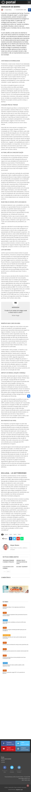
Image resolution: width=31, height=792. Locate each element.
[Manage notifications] (28, 785)
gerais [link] (11, 534)
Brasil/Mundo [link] (6, 635)
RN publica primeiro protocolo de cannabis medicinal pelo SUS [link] (15, 651)
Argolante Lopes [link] (19, 789)
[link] (6, 10)
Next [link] (8, 571)
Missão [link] (2, 757)
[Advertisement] (15, 690)
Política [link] (19, 534)
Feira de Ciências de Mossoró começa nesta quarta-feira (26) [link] (15, 644)
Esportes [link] (6, 534)
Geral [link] (4, 605)
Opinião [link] (15, 534)
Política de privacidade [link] (6, 758)
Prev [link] (5, 571)
